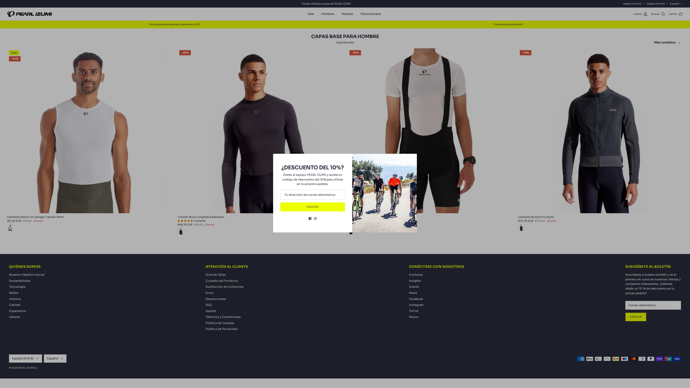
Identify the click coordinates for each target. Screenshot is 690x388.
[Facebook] (310, 218)
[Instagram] (315, 218)
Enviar (313, 207)
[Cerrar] (412, 158)
